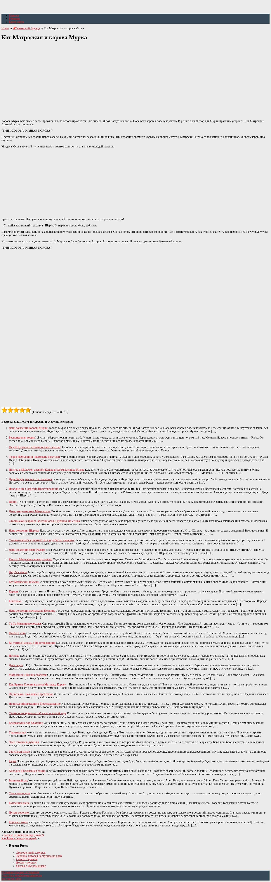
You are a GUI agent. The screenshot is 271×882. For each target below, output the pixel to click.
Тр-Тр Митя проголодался (25, 623)
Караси (13, 591)
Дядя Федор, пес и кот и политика (30, 479)
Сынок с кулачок (26, 859)
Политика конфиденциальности (21, 875)
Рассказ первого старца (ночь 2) (24, 835)
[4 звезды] (22, 410)
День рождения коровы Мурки (28, 427)
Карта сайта (16, 21)
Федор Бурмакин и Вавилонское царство (34, 447)
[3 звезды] (16, 410)
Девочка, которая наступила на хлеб (39, 855)
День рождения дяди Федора (27, 549)
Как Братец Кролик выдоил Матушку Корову (37, 684)
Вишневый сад (18, 780)
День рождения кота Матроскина (30, 511)
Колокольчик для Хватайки (26, 722)
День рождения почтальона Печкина (32, 610)
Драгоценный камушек (31, 852)
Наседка (14, 655)
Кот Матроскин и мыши (24, 581)
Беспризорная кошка (22, 437)
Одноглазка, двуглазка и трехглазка (31, 694)
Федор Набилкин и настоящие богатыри (34, 456)
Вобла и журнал (26, 862)
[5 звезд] (28, 410)
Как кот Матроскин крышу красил (30, 559)
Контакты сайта (11, 878)
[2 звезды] (10, 410)
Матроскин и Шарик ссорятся (27, 674)
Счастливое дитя (19, 793)
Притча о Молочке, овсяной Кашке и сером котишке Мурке (46, 469)
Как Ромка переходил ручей (19, 838)
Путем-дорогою (19, 812)
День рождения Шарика (24, 530)
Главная (14, 15)
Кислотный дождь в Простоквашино (32, 642)
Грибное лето (17, 633)
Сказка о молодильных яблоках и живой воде (37, 713)
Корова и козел (18, 822)
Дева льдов (16, 665)
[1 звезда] (4, 410)
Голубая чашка (18, 572)
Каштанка (15, 601)
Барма (12, 761)
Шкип (13, 501)
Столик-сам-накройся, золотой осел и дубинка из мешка (44, 520)
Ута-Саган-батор (19, 751)
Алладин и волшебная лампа (27, 770)
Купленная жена (19, 802)
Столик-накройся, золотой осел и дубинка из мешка (41, 540)
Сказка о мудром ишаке (31, 865)
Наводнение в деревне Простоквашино (33, 488)
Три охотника (17, 732)
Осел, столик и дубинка (24, 742)
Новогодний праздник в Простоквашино (35, 703)
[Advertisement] (135, 78)
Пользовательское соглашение (20, 872)
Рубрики (14, 18)
